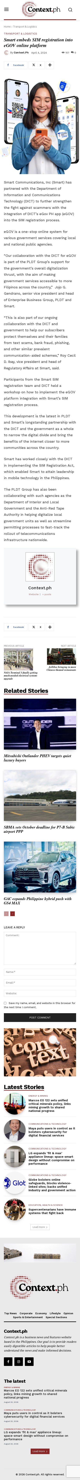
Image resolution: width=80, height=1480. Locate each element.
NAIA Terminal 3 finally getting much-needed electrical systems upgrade (21, 675)
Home (7, 26)
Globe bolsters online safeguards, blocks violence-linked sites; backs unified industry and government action (52, 1185)
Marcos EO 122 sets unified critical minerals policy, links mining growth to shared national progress (50, 1106)
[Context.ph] (7, 52)
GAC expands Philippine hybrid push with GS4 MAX (38, 901)
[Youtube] (29, 1361)
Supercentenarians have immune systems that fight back (52, 1211)
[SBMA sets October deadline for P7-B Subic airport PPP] (40, 795)
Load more (39, 1227)
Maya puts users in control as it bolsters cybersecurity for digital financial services (52, 1132)
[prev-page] (6, 913)
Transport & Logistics (25, 26)
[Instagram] (18, 1361)
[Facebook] (8, 1361)
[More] (50, 65)
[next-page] (12, 913)
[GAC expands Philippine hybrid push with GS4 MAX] (40, 867)
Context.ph (21, 52)
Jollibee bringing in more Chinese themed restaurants (61, 668)
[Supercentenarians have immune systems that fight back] (15, 1209)
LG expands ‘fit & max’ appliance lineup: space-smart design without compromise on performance (51, 1158)
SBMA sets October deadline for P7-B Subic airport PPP (39, 829)
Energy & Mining (38, 1096)
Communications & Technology (47, 1124)
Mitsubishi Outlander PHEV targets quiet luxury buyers (37, 758)
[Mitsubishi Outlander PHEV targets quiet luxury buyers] (40, 724)
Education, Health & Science (46, 1205)
